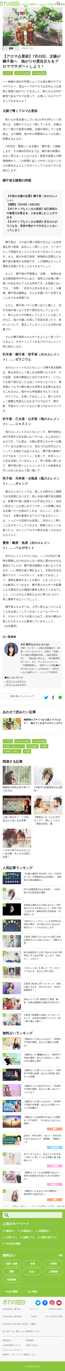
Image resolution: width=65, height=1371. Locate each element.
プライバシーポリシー (13, 1350)
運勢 (11, 48)
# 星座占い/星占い (12, 751)
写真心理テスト (49, 1237)
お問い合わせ (32, 1345)
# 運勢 (27, 751)
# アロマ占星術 (22, 73)
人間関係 (53, 1271)
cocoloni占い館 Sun (11, 1309)
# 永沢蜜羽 (32, 746)
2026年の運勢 (13, 1243)
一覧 (60, 1255)
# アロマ (8, 73)
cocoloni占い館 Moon (12, 1316)
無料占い (10, 1230)
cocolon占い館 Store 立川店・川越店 (19, 1324)
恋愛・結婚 (12, 1263)
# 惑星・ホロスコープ (14, 746)
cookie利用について (12, 1345)
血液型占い (44, 1230)
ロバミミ (34, 1309)
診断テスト (29, 1237)
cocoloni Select (55, 1309)
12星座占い (27, 1230)
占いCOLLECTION (54, 1316)
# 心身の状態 (39, 73)
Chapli (34, 1316)
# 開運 (44, 746)
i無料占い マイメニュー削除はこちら (19, 1354)
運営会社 (7, 1340)
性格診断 (11, 1279)
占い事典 (32, 1291)
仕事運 (53, 1263)
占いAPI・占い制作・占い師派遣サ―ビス (21, 1331)
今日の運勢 (12, 1291)
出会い (32, 1271)
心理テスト (12, 1237)
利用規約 (30, 1340)
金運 (32, 1263)
